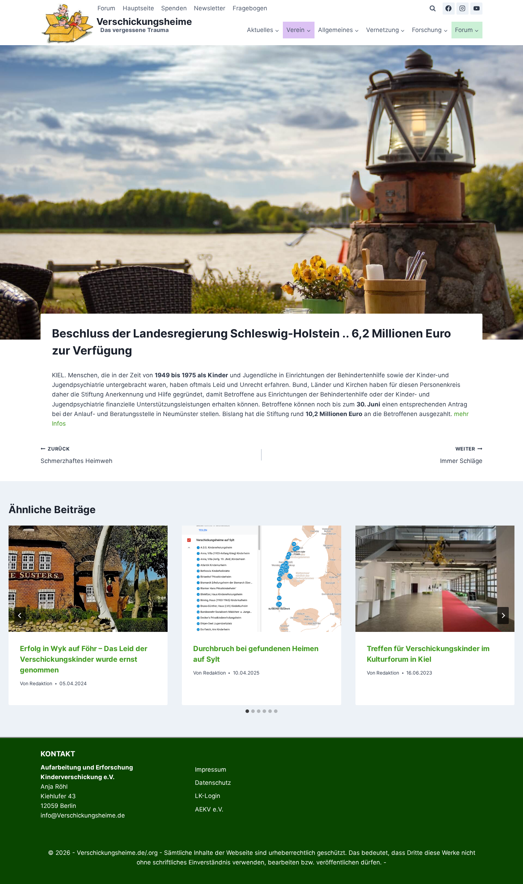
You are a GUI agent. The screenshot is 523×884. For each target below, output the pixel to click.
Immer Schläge (461, 455)
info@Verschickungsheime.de (83, 815)
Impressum (210, 769)
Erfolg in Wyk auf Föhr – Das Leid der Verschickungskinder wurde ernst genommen (83, 659)
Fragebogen (250, 8)
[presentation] (88, 579)
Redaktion (41, 683)
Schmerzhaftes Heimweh (76, 455)
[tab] (247, 711)
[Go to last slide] (20, 615)
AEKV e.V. (209, 809)
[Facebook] (449, 8)
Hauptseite (138, 8)
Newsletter (209, 8)
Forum (106, 8)
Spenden (174, 8)
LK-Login (207, 795)
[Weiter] (503, 615)
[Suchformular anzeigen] (432, 8)
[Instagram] (462, 8)
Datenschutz (213, 782)
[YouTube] (476, 8)
